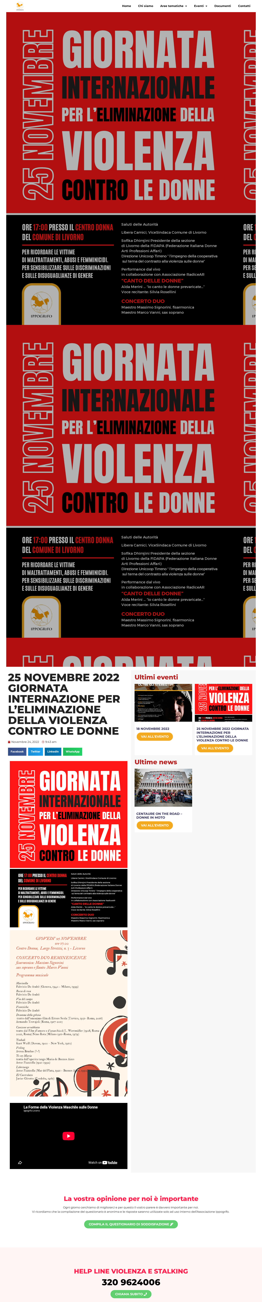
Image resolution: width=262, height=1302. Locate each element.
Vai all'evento (155, 737)
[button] (17, 752)
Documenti (222, 6)
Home (126, 6)
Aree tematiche (171, 6)
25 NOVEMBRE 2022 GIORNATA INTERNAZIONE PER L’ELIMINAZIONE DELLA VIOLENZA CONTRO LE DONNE (223, 734)
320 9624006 (131, 1282)
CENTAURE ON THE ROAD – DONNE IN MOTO (159, 816)
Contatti (244, 6)
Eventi (199, 6)
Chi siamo (145, 6)
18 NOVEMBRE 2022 (152, 729)
